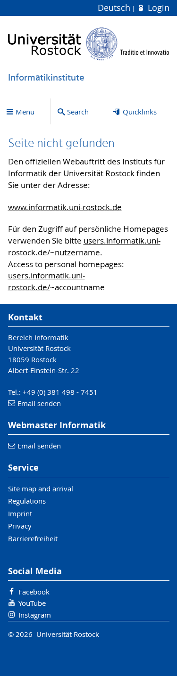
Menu (25, 111)
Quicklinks (140, 111)
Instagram (34, 614)
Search (78, 111)
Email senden (39, 403)
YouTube (32, 603)
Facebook (34, 591)
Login (157, 7)
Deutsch (115, 7)
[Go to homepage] (88, 43)
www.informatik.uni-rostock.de (65, 207)
